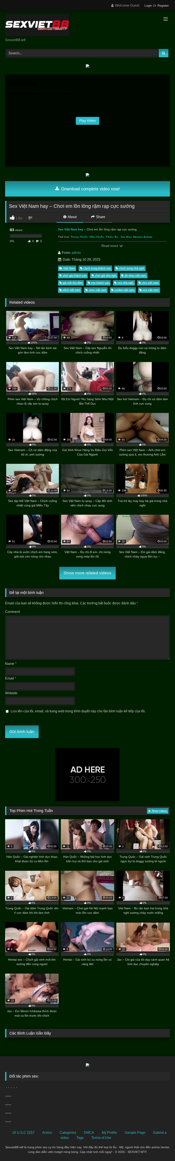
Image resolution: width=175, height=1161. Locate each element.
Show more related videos (87, 573)
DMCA (89, 1132)
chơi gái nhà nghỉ (105, 275)
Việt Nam (69, 268)
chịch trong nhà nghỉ (131, 268)
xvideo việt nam (124, 290)
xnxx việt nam (97, 290)
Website (11, 693)
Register (163, 5)
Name (10, 663)
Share (100, 217)
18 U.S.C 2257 (23, 1132)
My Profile (109, 1132)
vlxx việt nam (150, 282)
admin (76, 252)
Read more (110, 246)
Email (10, 678)
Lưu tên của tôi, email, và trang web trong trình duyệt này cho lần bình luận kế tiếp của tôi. (78, 711)
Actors (47, 1132)
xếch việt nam (71, 290)
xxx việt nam (151, 290)
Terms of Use (101, 1137)
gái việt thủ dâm (73, 282)
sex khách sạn (100, 282)
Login (148, 5)
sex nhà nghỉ (125, 282)
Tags (80, 1137)
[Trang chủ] (87, 25)
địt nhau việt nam (135, 275)
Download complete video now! (90, 189)
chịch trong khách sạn (97, 268)
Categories (68, 1132)
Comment (12, 612)
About (72, 217)
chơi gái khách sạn (74, 275)
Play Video (87, 120)
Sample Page (135, 1132)
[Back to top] (161, 1148)
